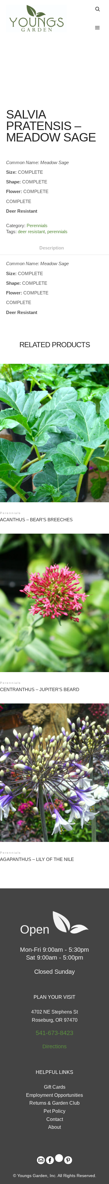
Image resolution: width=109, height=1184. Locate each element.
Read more (56, 426)
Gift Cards (54, 1087)
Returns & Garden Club (54, 1103)
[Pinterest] (68, 1160)
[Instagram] (59, 1158)
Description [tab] (51, 247)
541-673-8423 (54, 1033)
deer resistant (31, 231)
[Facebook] (50, 1160)
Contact (54, 1119)
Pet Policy (54, 1111)
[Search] (97, 9)
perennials (57, 231)
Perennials (37, 225)
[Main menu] (97, 28)
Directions (54, 1046)
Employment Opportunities (54, 1095)
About (54, 1127)
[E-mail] (41, 1160)
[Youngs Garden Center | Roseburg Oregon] (36, 18)
